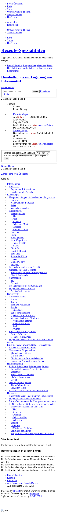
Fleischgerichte (18, 213)
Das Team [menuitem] (12, 17)
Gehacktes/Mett (19, 417)
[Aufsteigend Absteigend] (42, 155)
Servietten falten (18, 388)
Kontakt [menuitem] (11, 477)
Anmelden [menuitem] (12, 22)
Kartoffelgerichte (19, 240)
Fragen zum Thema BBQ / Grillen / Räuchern (32, 433)
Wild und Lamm (20, 229)
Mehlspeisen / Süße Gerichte (22, 270)
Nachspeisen (15, 278)
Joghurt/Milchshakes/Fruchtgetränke (28, 369)
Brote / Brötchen (18, 334)
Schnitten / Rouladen (20, 304)
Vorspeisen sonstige (20, 208)
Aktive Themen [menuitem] (14, 14)
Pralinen (16, 329)
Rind (14, 216)
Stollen (15, 326)
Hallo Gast (14, 186)
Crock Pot (15, 425)
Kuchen (14, 299)
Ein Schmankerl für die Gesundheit (25, 286)
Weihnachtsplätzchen (22, 320)
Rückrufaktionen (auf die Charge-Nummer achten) (32, 401)
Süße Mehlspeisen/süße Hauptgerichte (29, 272)
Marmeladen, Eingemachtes (22, 350)
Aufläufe (15, 245)
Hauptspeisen (15, 210)
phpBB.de (34, 493)
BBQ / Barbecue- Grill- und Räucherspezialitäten (32, 404)
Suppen (14, 200)
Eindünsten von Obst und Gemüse (27, 358)
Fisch (13, 235)
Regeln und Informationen (23, 189)
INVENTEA (36, 496)
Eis (12, 280)
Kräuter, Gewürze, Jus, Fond (22, 347)
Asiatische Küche (19, 256)
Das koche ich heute (20, 291)
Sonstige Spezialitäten (21, 431)
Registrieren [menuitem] (12, 25)
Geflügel (16, 227)
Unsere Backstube (17, 296)
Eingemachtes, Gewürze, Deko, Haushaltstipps (29, 345)
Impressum (12, 480)
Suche (35, 91)
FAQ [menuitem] (9, 6)
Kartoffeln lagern (21, 114)
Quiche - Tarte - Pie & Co (23, 315)
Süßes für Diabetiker (20, 312)
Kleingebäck (17, 310)
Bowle (14, 380)
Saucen (14, 259)
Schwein (16, 221)
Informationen (13, 184)
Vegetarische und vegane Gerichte (25, 267)
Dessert (14, 283)
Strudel (14, 307)
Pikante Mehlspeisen (20, 275)
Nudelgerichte (17, 237)
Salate (13, 205)
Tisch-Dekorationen (20, 385)
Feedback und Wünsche (22, 192)
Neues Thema (7, 87)
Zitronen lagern (20, 130)
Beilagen (15, 264)
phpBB (16, 491)
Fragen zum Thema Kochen (22, 288)
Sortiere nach (10, 155)
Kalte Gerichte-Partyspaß (22, 202)
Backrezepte (13, 294)
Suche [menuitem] (10, 9)
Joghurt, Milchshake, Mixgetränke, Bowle (28, 366)
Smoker (14, 422)
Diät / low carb (18, 261)
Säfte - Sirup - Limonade (22, 374)
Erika (19, 117)
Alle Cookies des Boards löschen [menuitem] (22, 483)
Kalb (14, 219)
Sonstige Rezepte (19, 251)
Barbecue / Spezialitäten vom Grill (27, 406)
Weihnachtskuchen (21, 323)
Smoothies (16, 371)
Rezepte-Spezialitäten (23, 50)
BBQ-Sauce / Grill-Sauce (23, 428)
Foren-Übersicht (14, 475)
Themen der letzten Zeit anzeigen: (20, 152)
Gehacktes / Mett (20, 224)
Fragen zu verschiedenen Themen (25, 398)
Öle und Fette (17, 355)
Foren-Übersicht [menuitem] (14, 3)
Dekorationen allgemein (20, 382)
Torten (14, 302)
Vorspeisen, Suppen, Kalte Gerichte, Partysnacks (32, 197)
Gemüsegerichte (18, 243)
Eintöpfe (15, 248)
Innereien (15, 232)
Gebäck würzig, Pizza (21, 337)
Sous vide (15, 253)
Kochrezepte (13, 194)
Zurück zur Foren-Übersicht (14, 173)
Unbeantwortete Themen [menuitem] (18, 11)
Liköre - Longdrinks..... (22, 377)
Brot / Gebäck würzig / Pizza (22, 331)
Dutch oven (16, 420)
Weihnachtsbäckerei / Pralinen (25, 318)
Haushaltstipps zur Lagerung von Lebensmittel (31, 396)
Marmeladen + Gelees (21, 353)
